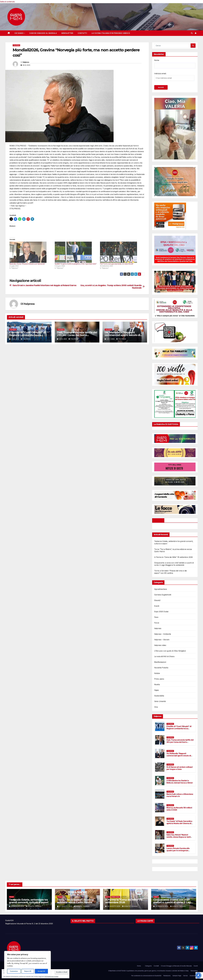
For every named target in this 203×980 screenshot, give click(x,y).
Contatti (82, 33)
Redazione (166, 975)
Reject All (27, 971)
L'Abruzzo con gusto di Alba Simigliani (170, 651)
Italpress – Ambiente (162, 634)
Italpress (16, 45)
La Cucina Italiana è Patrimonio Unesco (111, 33)
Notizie (157, 673)
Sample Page (177, 975)
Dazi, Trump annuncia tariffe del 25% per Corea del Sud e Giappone (77, 335)
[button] (192, 33)
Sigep (156, 690)
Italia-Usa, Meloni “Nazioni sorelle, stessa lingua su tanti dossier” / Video (179, 837)
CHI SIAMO (19, 33)
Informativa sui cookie (51, 976)
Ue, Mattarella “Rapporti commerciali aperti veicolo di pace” (122, 335)
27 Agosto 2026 (17, 906)
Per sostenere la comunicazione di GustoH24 (146, 975)
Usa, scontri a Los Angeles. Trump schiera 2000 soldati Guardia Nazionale (111, 286)
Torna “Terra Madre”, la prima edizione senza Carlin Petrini (75, 901)
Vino (156, 707)
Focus (156, 623)
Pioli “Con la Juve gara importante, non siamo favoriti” (116, 264)
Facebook (158, 520)
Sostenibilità (194, 975)
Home (139, 966)
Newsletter (67, 33)
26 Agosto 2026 (114, 906)
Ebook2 (157, 600)
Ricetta (157, 684)
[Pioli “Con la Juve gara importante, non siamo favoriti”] (121, 252)
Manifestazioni (160, 662)
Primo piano (159, 679)
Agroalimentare (160, 589)
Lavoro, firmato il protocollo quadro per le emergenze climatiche (178, 850)
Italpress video (160, 645)
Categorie (148, 966)
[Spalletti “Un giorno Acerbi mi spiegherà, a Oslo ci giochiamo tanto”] (76, 252)
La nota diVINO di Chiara (164, 656)
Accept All (41, 971)
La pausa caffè (145, 921)
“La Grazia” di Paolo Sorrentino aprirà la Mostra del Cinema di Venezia (179, 823)
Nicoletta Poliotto (161, 668)
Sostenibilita (159, 696)
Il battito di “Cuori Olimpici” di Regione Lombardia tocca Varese (27, 335)
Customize (14, 971)
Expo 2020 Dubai (161, 611)
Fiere (156, 617)
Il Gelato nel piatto (82, 921)
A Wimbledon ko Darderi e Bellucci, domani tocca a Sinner (180, 782)
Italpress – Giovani (161, 640)
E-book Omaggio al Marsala (43, 33)
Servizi (185, 975)
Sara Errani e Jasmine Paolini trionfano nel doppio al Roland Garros (44, 285)
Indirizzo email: (160, 73)
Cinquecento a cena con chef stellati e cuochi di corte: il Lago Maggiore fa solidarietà (172, 902)
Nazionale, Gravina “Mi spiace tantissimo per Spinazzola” (27, 264)
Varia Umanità (160, 701)
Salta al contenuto (7, 2)
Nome (156, 60)
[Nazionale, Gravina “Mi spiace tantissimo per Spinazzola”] (31, 252)
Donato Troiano (34, 906)
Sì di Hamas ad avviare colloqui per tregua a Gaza (180, 768)
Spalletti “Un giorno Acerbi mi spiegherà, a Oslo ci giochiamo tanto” (76, 264)
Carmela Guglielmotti (162, 595)
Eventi (156, 606)
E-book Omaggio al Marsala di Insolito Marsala (176, 966)
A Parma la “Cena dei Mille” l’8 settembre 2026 (173, 557)
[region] (27, 963)
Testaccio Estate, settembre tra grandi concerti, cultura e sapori (28, 901)
